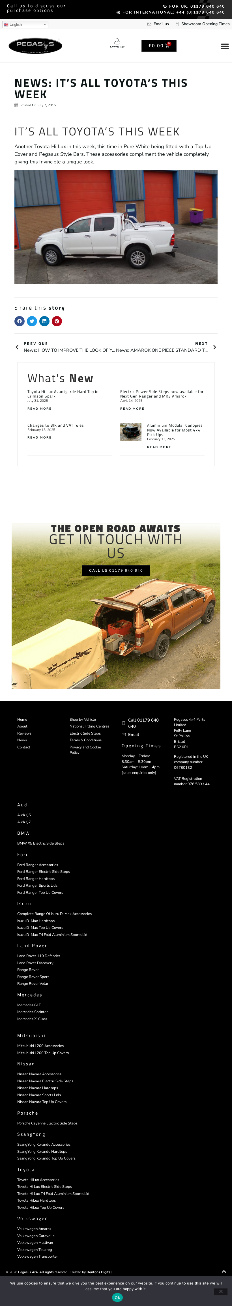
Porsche (27, 1112)
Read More (39, 409)
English (15, 24)
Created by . (91, 1272)
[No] (221, 1292)
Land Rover (32, 945)
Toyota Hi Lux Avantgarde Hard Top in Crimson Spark (63, 393)
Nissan (26, 1063)
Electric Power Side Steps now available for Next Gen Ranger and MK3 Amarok (162, 393)
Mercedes (29, 994)
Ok (117, 1297)
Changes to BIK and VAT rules (55, 425)
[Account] (117, 41)
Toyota (26, 1169)
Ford (23, 854)
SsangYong (31, 1134)
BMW (23, 833)
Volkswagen (32, 1218)
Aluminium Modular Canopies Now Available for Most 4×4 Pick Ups (175, 430)
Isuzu (24, 903)
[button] (19, 321)
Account (117, 47)
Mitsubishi (31, 1035)
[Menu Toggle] (225, 46)
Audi (23, 804)
